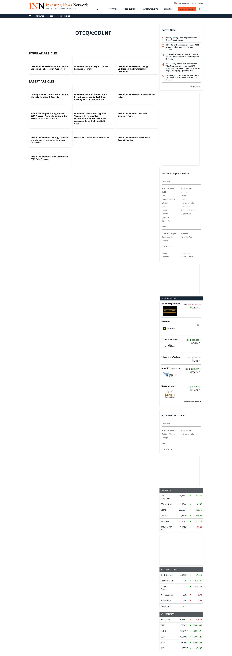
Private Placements (150, 9)
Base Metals (186, 188)
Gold (164, 192)
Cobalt (164, 206)
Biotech (165, 253)
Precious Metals (168, 188)
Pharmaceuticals (187, 257)
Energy (165, 214)
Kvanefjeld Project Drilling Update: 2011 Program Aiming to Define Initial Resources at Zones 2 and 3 (49, 116)
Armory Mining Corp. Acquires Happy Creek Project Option (181, 39)
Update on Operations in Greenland (91, 137)
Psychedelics (186, 253)
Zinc (183, 199)
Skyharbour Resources (171, 339)
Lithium (165, 203)
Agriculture (186, 214)
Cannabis (165, 257)
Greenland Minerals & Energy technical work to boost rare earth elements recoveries (49, 140)
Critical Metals (187, 203)
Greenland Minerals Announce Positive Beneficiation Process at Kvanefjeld (49, 67)
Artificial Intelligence (170, 233)
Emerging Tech (187, 237)
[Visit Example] (200, 9)
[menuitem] (171, 192)
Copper (184, 192)
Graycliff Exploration (170, 368)
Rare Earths (185, 206)
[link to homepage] (35, 5)
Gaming (165, 240)
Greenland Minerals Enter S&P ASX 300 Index (136, 95)
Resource (40, 16)
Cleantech (185, 233)
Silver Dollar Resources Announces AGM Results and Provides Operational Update (182, 47)
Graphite (165, 210)
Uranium (165, 217)
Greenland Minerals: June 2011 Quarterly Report (132, 114)
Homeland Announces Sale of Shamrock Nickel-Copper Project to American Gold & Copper (182, 56)
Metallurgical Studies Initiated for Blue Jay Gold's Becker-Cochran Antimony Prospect (182, 77)
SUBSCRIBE (168, 9)
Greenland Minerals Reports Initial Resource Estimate (91, 67)
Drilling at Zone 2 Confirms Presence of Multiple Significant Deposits (50, 95)
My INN (200, 3)
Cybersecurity (167, 237)
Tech (52, 16)
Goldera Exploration (170, 303)
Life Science (65, 16)
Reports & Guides (186, 9)
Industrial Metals (188, 210)
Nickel (183, 195)
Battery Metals (168, 199)
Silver (164, 195)
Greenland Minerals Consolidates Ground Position (134, 138)
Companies (113, 9)
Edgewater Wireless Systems (171, 357)
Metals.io (165, 321)
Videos (99, 9)
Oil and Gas (166, 221)
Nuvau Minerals (168, 386)
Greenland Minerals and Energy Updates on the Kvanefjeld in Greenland (133, 69)
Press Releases (129, 9)
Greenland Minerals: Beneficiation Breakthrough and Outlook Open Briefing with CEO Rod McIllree (90, 97)
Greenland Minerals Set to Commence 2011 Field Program (49, 157)
